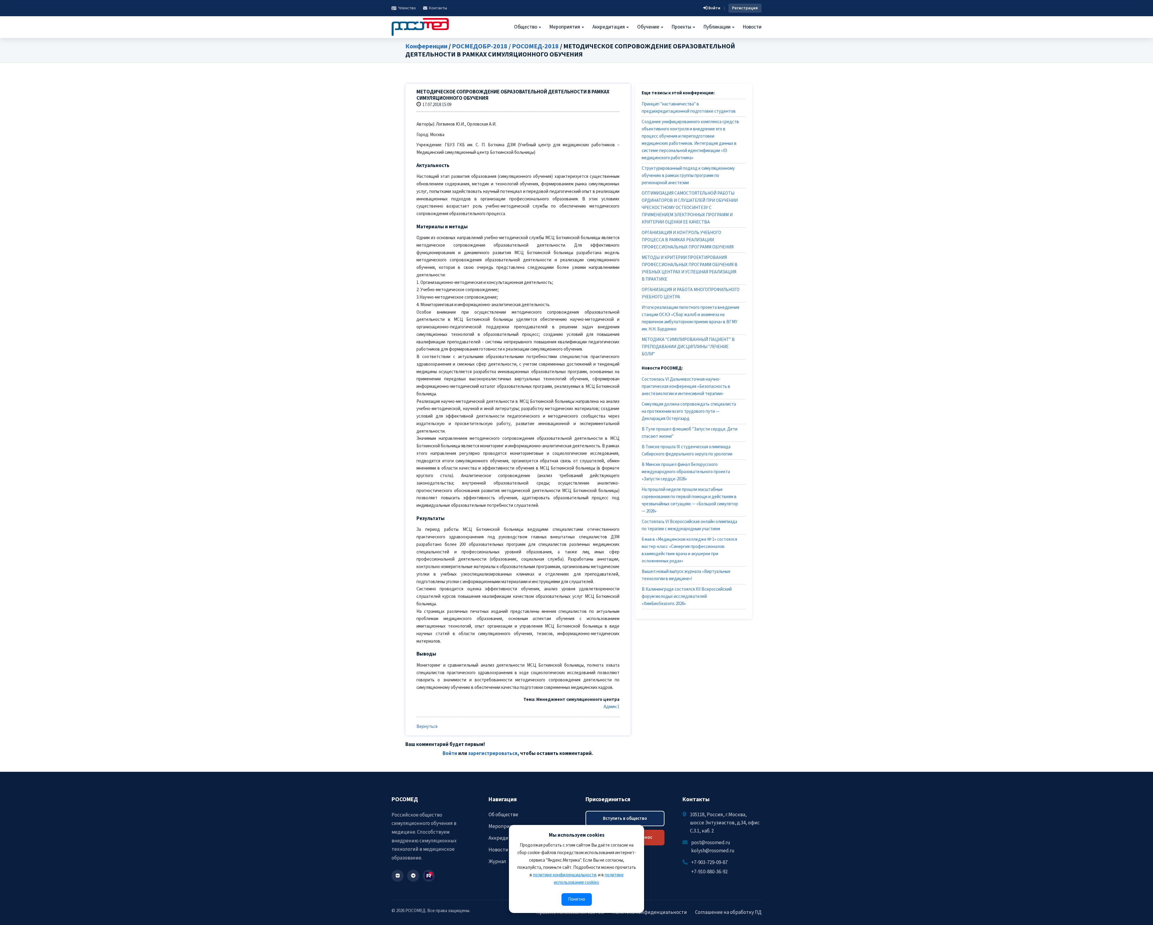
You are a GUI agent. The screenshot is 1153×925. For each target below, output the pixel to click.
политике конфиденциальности (564, 875)
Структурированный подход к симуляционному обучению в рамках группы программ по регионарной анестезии (688, 175)
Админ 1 (611, 707)
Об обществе (503, 814)
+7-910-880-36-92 (709, 871)
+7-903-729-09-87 (709, 862)
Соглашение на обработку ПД (728, 912)
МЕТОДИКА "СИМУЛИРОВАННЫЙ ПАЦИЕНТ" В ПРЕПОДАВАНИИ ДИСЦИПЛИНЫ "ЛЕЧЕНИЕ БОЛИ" (688, 346)
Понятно (576, 899)
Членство (407, 8)
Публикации (717, 27)
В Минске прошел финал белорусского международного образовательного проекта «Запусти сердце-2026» (686, 471)
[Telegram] (413, 876)
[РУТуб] (429, 876)
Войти (713, 8)
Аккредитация (609, 27)
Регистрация (745, 8)
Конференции (426, 46)
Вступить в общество (625, 818)
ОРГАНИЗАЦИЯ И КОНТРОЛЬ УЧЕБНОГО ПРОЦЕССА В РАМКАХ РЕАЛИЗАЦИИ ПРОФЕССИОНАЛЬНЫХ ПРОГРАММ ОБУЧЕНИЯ (688, 240)
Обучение (648, 27)
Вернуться (426, 726)
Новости (752, 27)
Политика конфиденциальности (649, 912)
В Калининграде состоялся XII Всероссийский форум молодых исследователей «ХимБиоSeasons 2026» (687, 596)
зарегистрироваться (492, 753)
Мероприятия (565, 27)
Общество (526, 27)
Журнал (497, 861)
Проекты (682, 27)
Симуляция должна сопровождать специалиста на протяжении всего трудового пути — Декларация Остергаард (689, 411)
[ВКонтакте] (398, 876)
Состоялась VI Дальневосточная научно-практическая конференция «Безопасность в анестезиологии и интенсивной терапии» (686, 386)
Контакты (438, 8)
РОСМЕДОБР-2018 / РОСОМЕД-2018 (505, 46)
